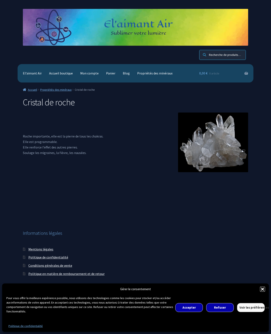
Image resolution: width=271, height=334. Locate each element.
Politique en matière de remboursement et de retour (66, 274)
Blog (126, 73)
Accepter (189, 307)
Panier (110, 73)
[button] (262, 289)
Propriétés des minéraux (155, 73)
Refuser (220, 307)
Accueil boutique (61, 73)
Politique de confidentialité (25, 326)
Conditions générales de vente (50, 265)
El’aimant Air (32, 73)
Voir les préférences (252, 307)
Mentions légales (40, 249)
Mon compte (89, 73)
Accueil (32, 90)
